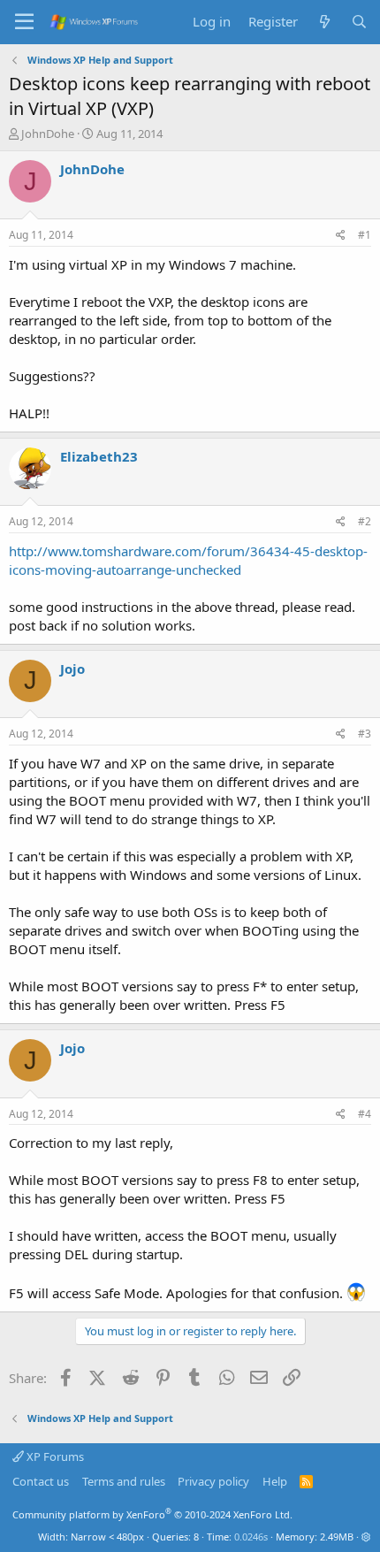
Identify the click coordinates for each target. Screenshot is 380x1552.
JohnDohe (47, 133)
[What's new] (324, 21)
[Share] (341, 236)
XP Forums (54, 1456)
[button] (366, 1536)
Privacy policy (213, 1481)
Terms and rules (123, 1481)
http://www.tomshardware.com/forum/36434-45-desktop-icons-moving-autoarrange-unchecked (188, 560)
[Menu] (24, 22)
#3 (364, 733)
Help (274, 1481)
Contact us (40, 1481)
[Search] (359, 21)
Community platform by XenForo (152, 1514)
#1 (364, 234)
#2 (364, 521)
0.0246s (251, 1536)
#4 (364, 1113)
